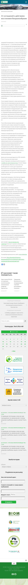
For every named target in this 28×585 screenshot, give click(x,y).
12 (10, 341)
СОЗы (2, 414)
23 (25, 344)
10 (3, 341)
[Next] (16, 523)
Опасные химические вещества (16, 412)
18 (6, 344)
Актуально (4, 412)
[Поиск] (25, 321)
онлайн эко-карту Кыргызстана (9, 163)
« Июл (13, 351)
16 (25, 341)
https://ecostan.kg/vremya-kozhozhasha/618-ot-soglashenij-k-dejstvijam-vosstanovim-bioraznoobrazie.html (12, 259)
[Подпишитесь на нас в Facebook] (15, 581)
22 (21, 344)
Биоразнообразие (7, 11)
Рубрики (3, 464)
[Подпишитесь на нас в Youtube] (13, 581)
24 (3, 346)
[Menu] (26, 2)
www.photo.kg (23, 254)
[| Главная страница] (5, 2)
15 (21, 341)
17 (3, 344)
